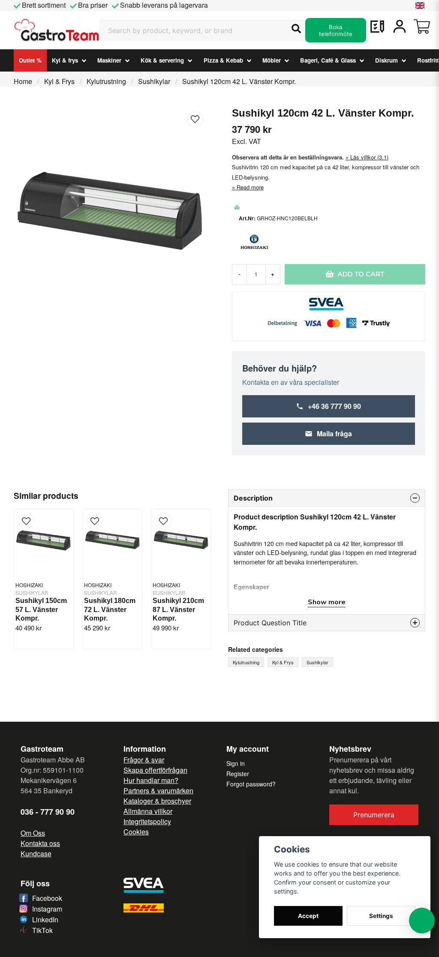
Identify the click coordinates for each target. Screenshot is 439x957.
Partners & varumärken (158, 790)
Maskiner (109, 60)
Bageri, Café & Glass (328, 60)
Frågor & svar (143, 760)
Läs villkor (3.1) (369, 157)
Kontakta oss (40, 843)
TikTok (42, 930)
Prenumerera (373, 814)
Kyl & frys (65, 60)
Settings (381, 915)
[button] (420, 5)
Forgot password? (251, 784)
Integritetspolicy (147, 821)
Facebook (47, 898)
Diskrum (386, 60)
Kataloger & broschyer (157, 801)
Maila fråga (334, 433)
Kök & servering (162, 60)
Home (23, 81)
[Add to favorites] (377, 26)
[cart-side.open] (422, 26)
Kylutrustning (106, 81)
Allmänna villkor (147, 811)
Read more (250, 187)
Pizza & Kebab (223, 60)
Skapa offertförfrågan (155, 770)
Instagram (47, 909)
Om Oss (33, 833)
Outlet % (30, 60)
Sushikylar (154, 81)
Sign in (235, 763)
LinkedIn (45, 919)
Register (237, 773)
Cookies (136, 832)
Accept (308, 915)
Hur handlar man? (150, 780)
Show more (327, 602)
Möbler (271, 60)
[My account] (399, 26)
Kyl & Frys (59, 81)
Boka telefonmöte (335, 30)
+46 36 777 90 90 (334, 406)
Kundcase (36, 853)
